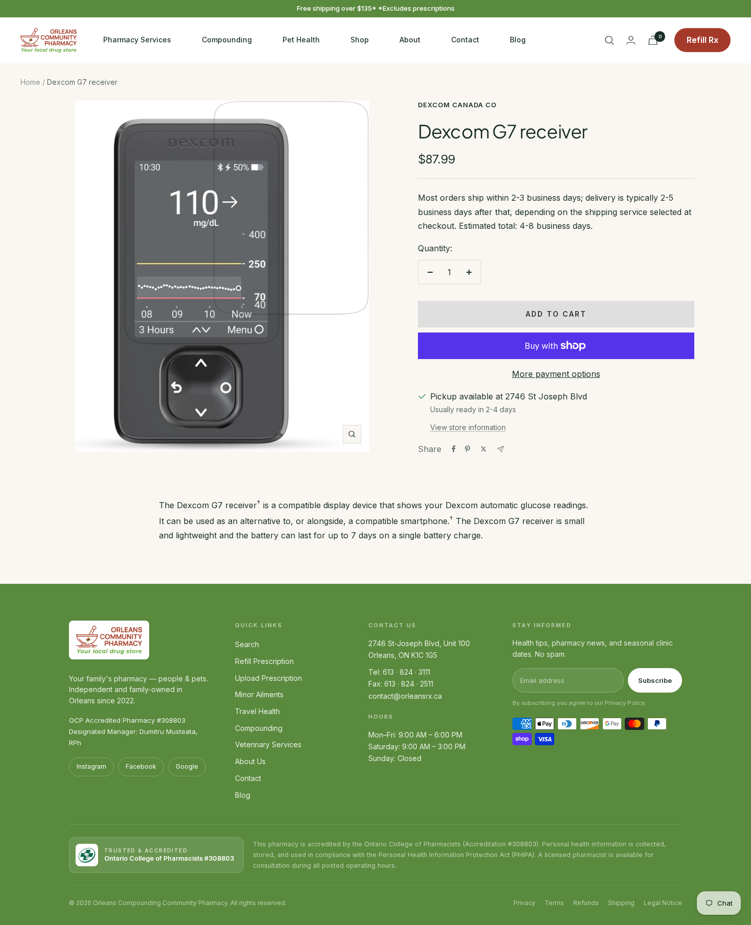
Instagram (91, 766)
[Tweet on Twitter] (483, 449)
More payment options (556, 374)
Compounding (227, 39)
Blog (518, 39)
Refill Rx (702, 40)
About (410, 39)
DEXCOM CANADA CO (457, 105)
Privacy (524, 903)
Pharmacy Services (137, 39)
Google (187, 766)
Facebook (141, 766)
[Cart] (653, 40)
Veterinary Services (268, 744)
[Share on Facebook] (454, 449)
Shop (359, 39)
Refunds (586, 903)
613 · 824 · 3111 (406, 672)
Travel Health (257, 711)
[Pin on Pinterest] (467, 449)
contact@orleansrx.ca (405, 696)
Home (30, 82)
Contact (465, 39)
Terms (554, 903)
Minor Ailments (259, 694)
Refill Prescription (264, 661)
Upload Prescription (268, 678)
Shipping (621, 903)
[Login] (631, 40)
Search (247, 644)
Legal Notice (663, 903)
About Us (250, 761)
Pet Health (301, 39)
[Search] (609, 40)
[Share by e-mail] (500, 449)
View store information (468, 427)
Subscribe (655, 680)
